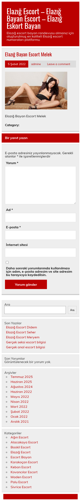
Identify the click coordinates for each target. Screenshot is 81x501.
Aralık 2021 (20, 421)
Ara (7, 304)
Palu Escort (19, 482)
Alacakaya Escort (24, 442)
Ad (9, 209)
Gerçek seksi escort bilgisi (26, 342)
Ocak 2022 (19, 416)
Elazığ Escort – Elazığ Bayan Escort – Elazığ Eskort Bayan (34, 18)
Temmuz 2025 (22, 377)
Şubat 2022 (20, 411)
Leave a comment (58, 64)
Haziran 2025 (21, 382)
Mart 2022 (19, 406)
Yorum (12, 163)
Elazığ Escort (21, 452)
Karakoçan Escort (24, 462)
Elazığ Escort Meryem (22, 337)
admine (36, 64)
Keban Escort (21, 467)
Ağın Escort (19, 437)
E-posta (13, 227)
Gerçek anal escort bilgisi (25, 347)
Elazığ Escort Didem (21, 327)
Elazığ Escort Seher (21, 332)
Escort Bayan (21, 457)
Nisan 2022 (20, 401)
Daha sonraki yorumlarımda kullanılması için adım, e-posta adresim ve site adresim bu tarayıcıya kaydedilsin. (39, 271)
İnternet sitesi (17, 244)
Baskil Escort (21, 447)
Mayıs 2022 (20, 397)
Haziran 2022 (21, 392)
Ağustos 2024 (22, 387)
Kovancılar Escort (24, 472)
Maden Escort (21, 477)
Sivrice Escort (21, 487)
